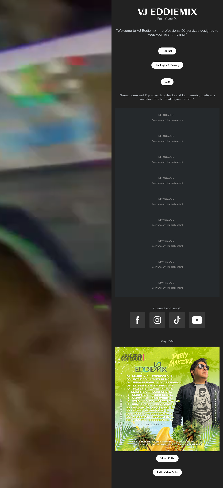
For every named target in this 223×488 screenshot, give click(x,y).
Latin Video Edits (167, 472)
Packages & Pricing (167, 65)
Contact (167, 50)
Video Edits (167, 458)
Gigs (167, 81)
